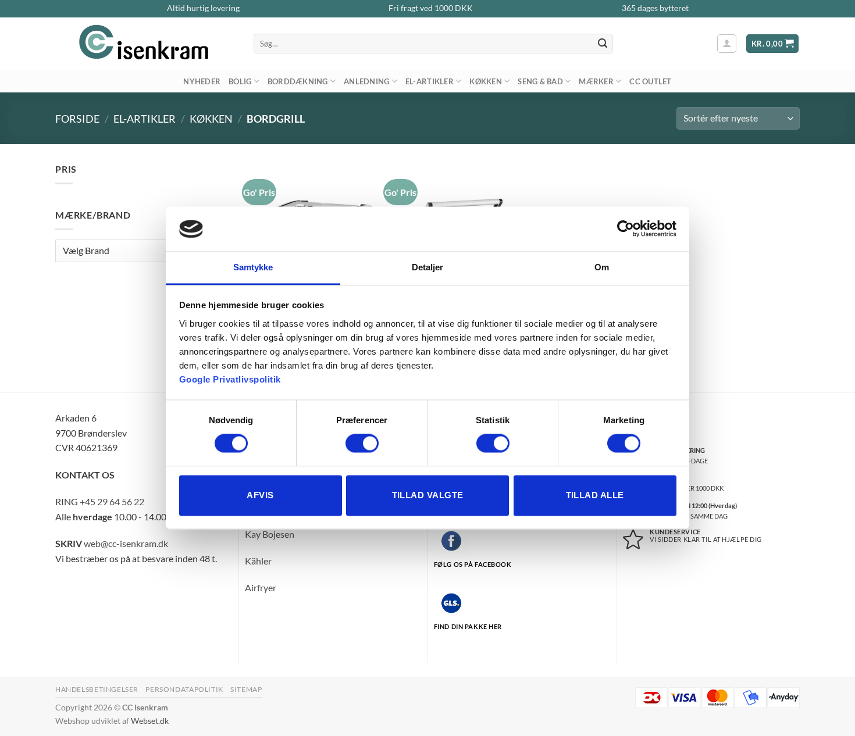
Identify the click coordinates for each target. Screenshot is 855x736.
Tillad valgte (428, 495)
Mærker (596, 81)
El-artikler (429, 81)
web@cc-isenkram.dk (126, 543)
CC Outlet (650, 81)
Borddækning (298, 81)
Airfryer (260, 587)
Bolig (240, 81)
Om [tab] (601, 267)
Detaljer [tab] (428, 267)
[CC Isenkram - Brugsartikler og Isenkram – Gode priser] (145, 43)
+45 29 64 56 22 (112, 501)
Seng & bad (540, 81)
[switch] (362, 443)
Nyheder (201, 81)
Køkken (485, 81)
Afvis (260, 495)
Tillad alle (595, 495)
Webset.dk (150, 721)
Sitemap (246, 689)
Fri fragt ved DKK (431, 8)
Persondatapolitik (184, 689)
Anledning (366, 81)
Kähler (258, 560)
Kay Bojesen (269, 534)
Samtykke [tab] (253, 267)
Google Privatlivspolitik (230, 379)
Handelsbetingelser (96, 689)
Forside (77, 118)
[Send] (602, 43)
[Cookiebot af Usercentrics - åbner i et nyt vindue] (625, 229)
